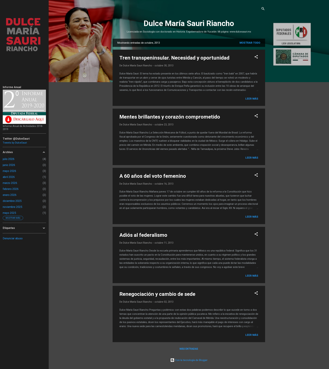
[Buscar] (263, 9)
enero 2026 (9, 195)
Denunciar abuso (13, 238)
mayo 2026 (9, 171)
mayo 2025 (9, 213)
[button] (256, 57)
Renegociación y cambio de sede (157, 294)
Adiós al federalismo (143, 235)
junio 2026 (9, 165)
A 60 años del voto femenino (152, 176)
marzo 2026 (10, 183)
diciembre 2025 (12, 201)
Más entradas (189, 348)
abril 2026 (9, 177)
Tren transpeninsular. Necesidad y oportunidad (174, 58)
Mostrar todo (250, 42)
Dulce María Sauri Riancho (189, 23)
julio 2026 (8, 159)
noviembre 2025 (12, 207)
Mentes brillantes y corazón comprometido (169, 117)
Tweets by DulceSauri (15, 142)
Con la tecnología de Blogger (191, 360)
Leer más (251, 98)
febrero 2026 (11, 189)
